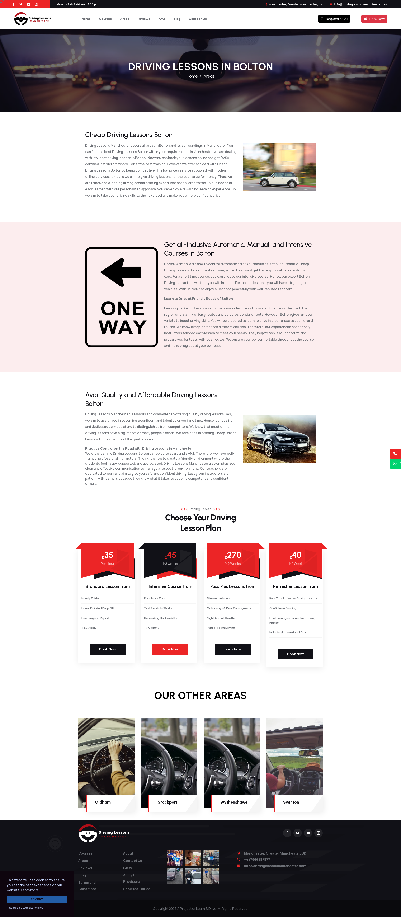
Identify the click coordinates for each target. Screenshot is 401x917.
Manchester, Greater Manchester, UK (295, 4)
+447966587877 (257, 859)
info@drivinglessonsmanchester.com (360, 4)
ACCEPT (37, 899)
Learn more (30, 890)
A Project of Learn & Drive (196, 908)
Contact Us (198, 19)
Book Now (377, 19)
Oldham (103, 802)
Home (86, 19)
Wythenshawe (233, 802)
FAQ (162, 19)
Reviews (144, 19)
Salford (353, 802)
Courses (105, 19)
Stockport (168, 802)
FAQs (127, 868)
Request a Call (337, 19)
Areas (124, 19)
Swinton (291, 802)
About (128, 853)
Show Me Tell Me (136, 888)
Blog (176, 19)
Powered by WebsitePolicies (25, 907)
